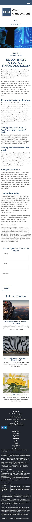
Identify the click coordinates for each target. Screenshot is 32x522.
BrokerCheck (4, 451)
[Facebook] (16, 20)
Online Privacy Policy (5, 518)
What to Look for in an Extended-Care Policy (16, 322)
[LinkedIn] (14, 20)
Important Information (15, 518)
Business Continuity (24, 518)
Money (16, 442)
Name (6, 253)
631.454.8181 (17, 24)
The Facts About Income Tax (16, 395)
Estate (16, 437)
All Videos (16, 447)
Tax (16, 440)
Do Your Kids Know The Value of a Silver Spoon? (16, 359)
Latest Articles (16, 445)
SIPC (5, 476)
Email (5, 263)
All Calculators (16, 448)
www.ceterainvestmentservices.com (8, 504)
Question (5, 273)
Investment (16, 435)
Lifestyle (16, 443)
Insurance (16, 438)
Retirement (16, 433)
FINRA (2, 476)
